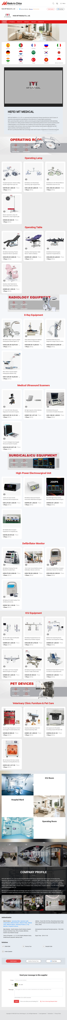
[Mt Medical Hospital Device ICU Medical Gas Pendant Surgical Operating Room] (33, 627)
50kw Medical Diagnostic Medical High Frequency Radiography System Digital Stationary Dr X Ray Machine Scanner (33, 340)
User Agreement (42, 1013)
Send (16, 1001)
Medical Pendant (15, 923)
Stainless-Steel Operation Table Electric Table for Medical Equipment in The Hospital (32, 252)
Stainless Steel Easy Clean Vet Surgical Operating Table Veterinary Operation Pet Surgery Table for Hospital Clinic (33, 729)
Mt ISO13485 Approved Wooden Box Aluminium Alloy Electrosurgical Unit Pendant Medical (11, 638)
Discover (33, 22)
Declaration (50, 1013)
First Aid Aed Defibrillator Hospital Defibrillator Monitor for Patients (54, 569)
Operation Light (24, 921)
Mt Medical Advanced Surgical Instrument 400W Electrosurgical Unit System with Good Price (33, 498)
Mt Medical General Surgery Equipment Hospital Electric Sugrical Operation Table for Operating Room (53, 252)
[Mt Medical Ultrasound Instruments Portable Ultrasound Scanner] (55, 399)
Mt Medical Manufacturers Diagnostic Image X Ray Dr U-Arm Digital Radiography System (54, 340)
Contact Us (41, 22)
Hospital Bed (6, 923)
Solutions (26, 22)
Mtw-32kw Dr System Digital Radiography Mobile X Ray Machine (10, 372)
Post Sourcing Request (57, 3)
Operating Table (16, 921)
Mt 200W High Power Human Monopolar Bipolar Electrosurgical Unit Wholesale (55, 498)
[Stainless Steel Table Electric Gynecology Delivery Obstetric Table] (12, 273)
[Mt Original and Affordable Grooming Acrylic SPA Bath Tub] (55, 717)
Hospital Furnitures (13, 926)
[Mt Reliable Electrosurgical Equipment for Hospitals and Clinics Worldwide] (12, 519)
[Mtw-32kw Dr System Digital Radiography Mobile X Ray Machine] (12, 361)
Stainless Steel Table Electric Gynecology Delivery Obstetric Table (10, 285)
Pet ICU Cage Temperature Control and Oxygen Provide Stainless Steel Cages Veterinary (12, 729)
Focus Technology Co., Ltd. (23, 1013)
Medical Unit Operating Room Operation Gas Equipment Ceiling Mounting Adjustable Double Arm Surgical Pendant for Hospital (54, 638)
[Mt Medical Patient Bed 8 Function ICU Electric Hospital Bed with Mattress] (55, 659)
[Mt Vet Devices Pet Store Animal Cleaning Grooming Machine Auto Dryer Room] (12, 749)
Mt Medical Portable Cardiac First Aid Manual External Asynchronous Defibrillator (11, 601)
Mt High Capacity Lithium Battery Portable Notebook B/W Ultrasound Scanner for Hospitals (33, 411)
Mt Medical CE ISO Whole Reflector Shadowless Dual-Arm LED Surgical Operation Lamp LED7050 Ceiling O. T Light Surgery (55, 183)
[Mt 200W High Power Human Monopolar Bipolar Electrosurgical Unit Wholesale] (55, 487)
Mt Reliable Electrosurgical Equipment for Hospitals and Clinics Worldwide (10, 530)
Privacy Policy (58, 1013)
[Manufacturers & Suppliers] (12, 3)
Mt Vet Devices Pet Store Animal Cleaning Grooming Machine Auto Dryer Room (11, 761)
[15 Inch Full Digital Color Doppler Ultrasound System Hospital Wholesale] (12, 431)
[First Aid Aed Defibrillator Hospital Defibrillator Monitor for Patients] (55, 557)
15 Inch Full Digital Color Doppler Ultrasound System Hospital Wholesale (11, 443)
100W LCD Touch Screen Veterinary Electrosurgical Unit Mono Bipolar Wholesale (10, 498)
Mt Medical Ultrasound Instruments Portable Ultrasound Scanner (54, 411)
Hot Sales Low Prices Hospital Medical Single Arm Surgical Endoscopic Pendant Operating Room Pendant (11, 670)
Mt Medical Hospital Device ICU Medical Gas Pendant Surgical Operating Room (32, 638)
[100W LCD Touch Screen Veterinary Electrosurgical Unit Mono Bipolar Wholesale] (12, 487)
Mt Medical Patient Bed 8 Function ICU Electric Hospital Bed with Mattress (55, 670)
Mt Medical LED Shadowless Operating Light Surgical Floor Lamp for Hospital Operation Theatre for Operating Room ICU (33, 183)
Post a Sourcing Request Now (48, 1001)
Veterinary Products (21, 924)
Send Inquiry (51, 9)
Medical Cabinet (11, 924)
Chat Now (61, 9)
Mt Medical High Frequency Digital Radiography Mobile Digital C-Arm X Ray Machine (11, 340)
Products (12, 22)
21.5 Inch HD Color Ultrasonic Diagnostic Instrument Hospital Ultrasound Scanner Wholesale (11, 411)
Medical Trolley (23, 923)
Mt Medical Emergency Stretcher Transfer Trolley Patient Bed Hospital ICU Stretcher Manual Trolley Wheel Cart (33, 670)
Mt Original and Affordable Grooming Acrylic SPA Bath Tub (54, 728)
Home (4, 22)
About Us (19, 22)
